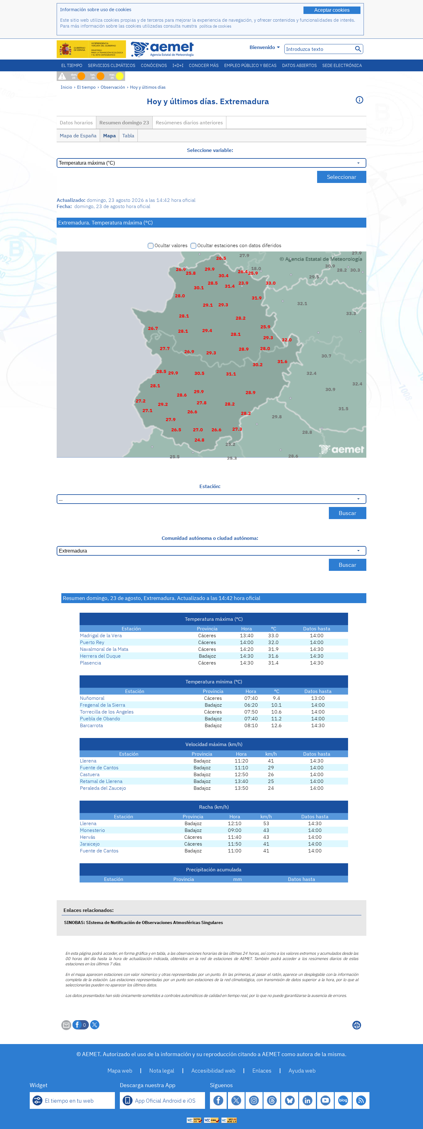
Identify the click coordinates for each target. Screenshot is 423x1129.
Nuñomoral (92, 698)
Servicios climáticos (111, 65)
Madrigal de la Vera (101, 635)
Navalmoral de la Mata (104, 649)
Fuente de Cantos (99, 767)
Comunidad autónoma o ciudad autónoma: (210, 538)
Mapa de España (78, 135)
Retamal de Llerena (101, 781)
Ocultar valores (171, 245)
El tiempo (71, 65)
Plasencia (90, 663)
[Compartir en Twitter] (94, 1024)
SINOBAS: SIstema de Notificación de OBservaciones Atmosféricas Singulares (143, 922)
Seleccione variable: (210, 150)
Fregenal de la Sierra (102, 705)
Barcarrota (91, 725)
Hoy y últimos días (148, 87)
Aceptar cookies (332, 10)
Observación (113, 87)
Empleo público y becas (250, 65)
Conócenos (154, 65)
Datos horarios (76, 122)
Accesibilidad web (213, 1070)
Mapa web (119, 1070)
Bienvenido (262, 47)
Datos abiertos (299, 65)
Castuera (89, 774)
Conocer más (204, 65)
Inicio (66, 87)
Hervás (87, 837)
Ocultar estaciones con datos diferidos (239, 245)
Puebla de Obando (100, 718)
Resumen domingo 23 (124, 122)
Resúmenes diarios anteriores (189, 122)
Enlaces (262, 1070)
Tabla (128, 135)
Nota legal (161, 1070)
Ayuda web (302, 1070)
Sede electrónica (342, 65)
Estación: (209, 486)
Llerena (88, 761)
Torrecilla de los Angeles (107, 712)
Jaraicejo (90, 844)
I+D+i (177, 65)
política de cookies (215, 26)
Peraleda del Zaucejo (103, 788)
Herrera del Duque (100, 656)
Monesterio (92, 830)
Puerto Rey (92, 642)
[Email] (66, 1028)
